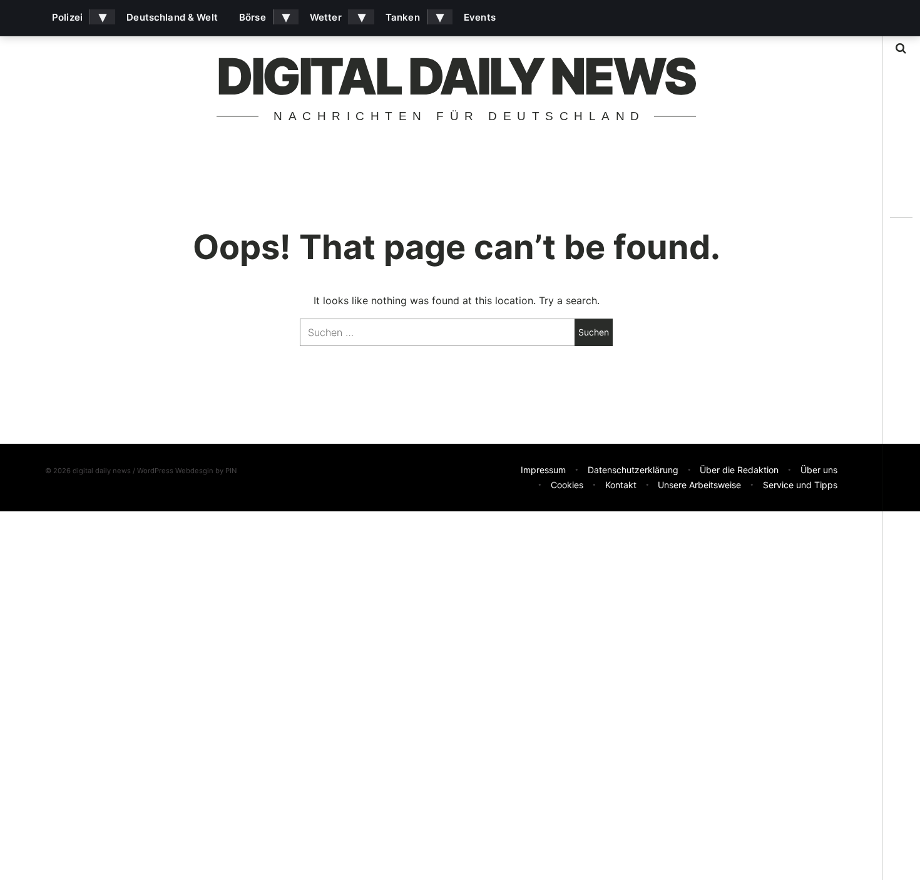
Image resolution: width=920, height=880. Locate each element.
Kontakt (620, 484)
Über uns (818, 469)
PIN (231, 470)
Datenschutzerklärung (633, 469)
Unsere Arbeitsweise (699, 484)
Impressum (543, 469)
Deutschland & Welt (172, 17)
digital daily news (456, 76)
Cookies (567, 484)
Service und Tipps (800, 484)
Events (480, 17)
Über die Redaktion (739, 469)
